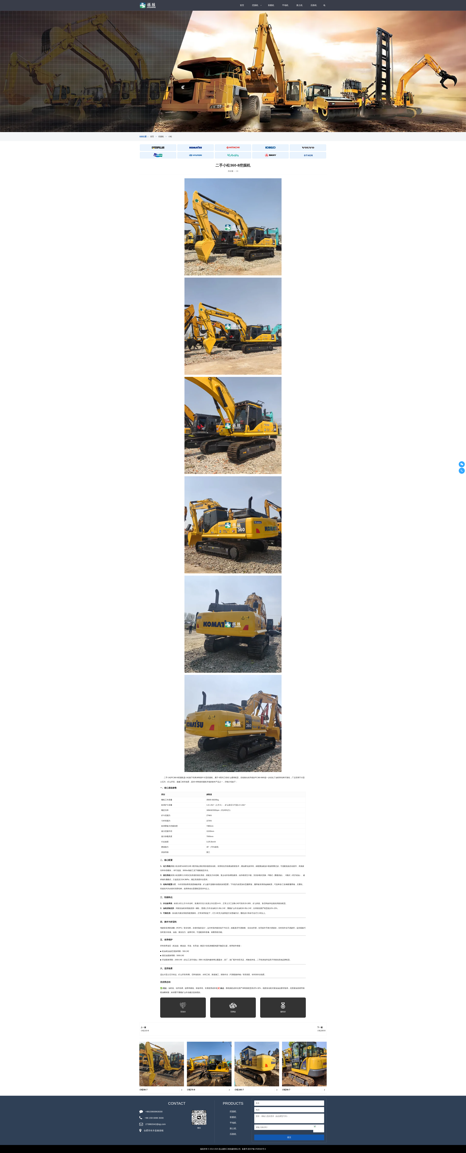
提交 (289, 1137)
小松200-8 (321, 1031)
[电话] (462, 471)
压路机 (314, 5)
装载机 (271, 5)
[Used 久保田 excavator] (233, 155)
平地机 (285, 5)
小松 (170, 136)
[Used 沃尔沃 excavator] (308, 147)
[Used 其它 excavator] (308, 155)
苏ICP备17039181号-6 (257, 1149)
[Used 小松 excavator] (195, 147)
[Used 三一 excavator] (270, 155)
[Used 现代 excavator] (195, 155)
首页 (242, 5)
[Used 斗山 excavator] (158, 155)
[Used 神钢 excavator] (270, 147)
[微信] (462, 464)
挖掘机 (255, 5)
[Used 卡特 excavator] (158, 147)
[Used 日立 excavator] (233, 147)
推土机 (299, 5)
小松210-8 (145, 1031)
